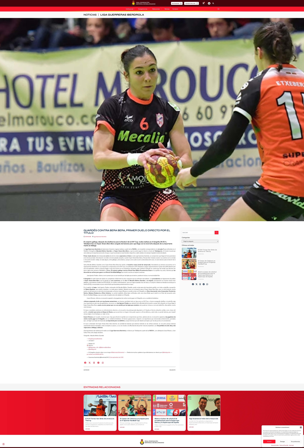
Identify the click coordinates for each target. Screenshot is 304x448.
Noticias (167, 9)
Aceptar (269, 441)
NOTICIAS (90, 14)
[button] (301, 427)
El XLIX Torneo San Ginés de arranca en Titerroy (207, 250)
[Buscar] (216, 232)
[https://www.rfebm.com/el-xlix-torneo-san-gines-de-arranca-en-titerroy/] (189, 253)
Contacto (175, 9)
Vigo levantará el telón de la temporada (203, 419)
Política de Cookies (275, 445)
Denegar (282, 441)
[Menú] (218, 9)
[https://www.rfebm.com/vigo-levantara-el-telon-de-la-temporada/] (204, 405)
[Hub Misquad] (209, 3)
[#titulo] (3, 444)
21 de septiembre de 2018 (116, 357)
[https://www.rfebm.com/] (143, 3)
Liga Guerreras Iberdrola (122, 14)
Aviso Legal (291, 445)
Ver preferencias (295, 441)
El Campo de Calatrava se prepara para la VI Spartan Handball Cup (206, 262)
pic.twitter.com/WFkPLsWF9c (95, 354)
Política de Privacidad (283, 445)
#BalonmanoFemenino (117, 352)
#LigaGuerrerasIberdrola (95, 338)
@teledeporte (92, 349)
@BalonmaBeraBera (105, 347)
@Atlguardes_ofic (93, 347)
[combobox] (198, 232)
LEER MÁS (87, 429)
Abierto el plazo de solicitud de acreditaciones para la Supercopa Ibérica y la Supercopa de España (207, 274)
